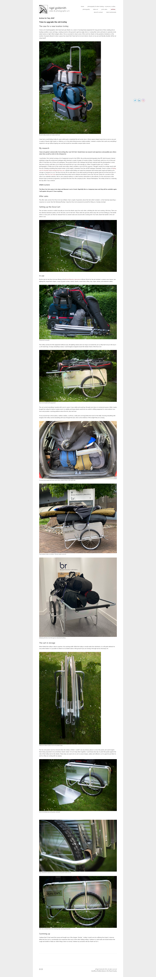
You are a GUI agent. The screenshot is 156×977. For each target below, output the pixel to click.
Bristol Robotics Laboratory (72, 279)
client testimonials (111, 12)
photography (86, 9)
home (82, 6)
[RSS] (42, 969)
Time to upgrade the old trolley (53, 22)
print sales (104, 9)
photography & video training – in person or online (101, 6)
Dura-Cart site (51, 174)
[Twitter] (40, 969)
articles (113, 9)
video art (95, 9)
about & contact (98, 12)
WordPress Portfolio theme (98, 971)
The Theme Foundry (112, 971)
